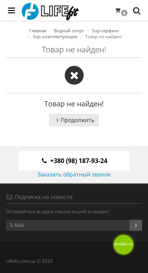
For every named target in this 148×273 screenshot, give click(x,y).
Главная (37, 30)
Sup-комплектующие (55, 36)
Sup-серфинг (105, 30)
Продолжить (77, 120)
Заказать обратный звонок (74, 174)
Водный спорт (69, 30)
